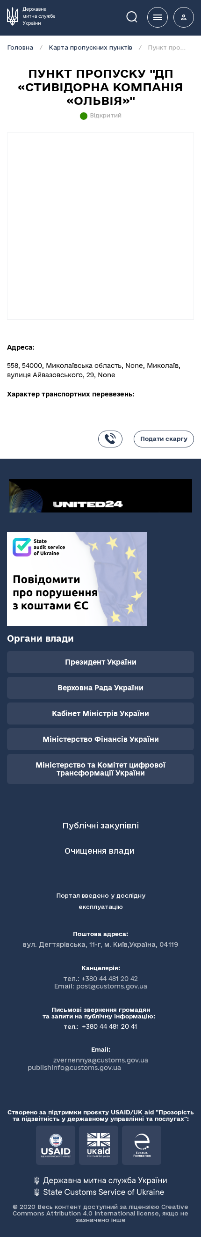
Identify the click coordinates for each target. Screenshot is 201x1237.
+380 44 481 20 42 (109, 978)
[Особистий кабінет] (183, 17)
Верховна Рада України (100, 688)
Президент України (100, 662)
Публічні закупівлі (100, 825)
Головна (20, 47)
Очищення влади (100, 850)
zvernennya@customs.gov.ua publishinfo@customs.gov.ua (88, 1063)
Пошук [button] (138, 16)
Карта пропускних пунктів (90, 47)
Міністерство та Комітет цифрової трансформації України (100, 769)
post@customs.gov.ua (111, 986)
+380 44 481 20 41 (108, 1026)
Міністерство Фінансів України (101, 739)
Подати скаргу (163, 438)
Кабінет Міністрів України (100, 713)
